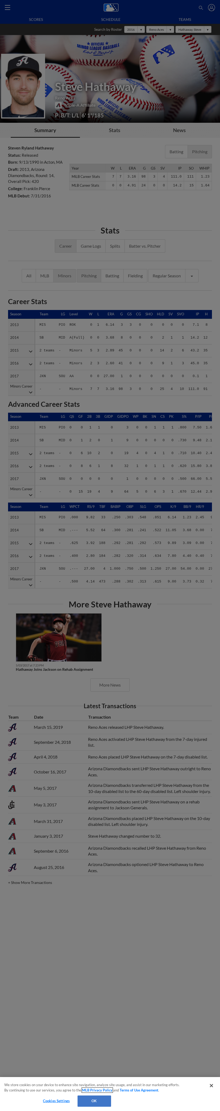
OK (94, 1101)
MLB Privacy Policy (97, 1090)
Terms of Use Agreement (139, 1090)
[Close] (211, 1085)
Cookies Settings (56, 1101)
